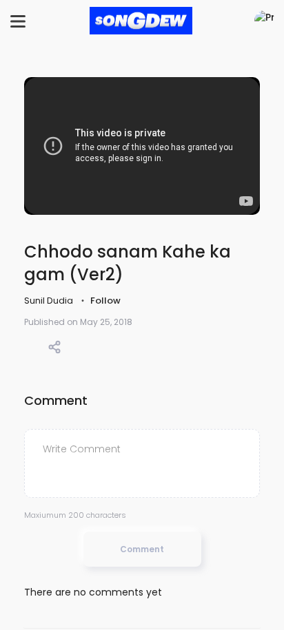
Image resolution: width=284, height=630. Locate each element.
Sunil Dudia (49, 300)
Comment (142, 549)
